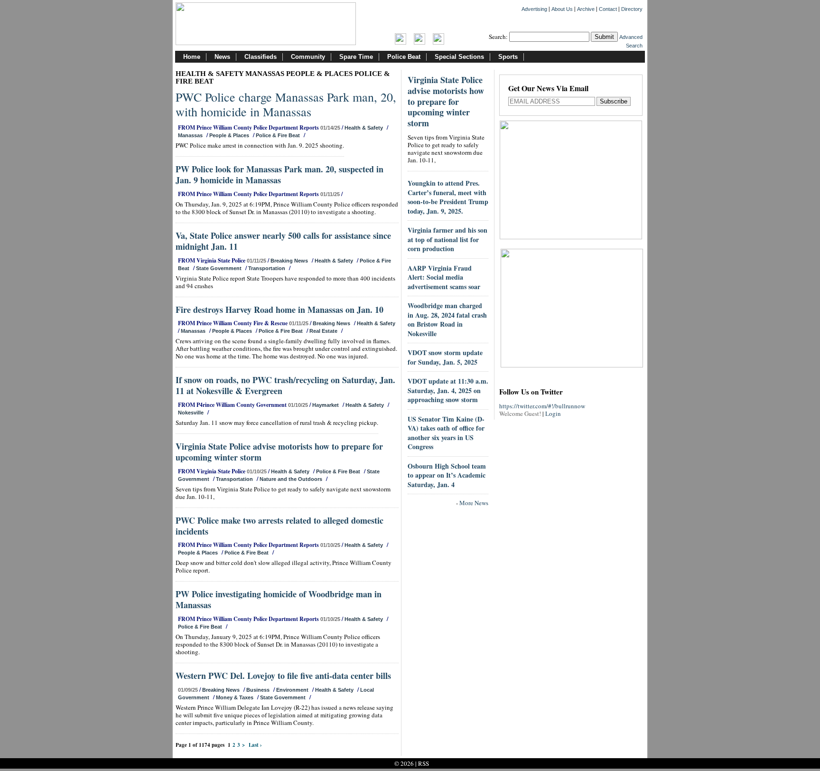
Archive (586, 9)
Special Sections (459, 56)
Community (308, 56)
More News (473, 502)
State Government (219, 268)
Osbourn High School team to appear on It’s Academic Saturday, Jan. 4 (447, 475)
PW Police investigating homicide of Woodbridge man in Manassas (279, 599)
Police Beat (403, 56)
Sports (508, 56)
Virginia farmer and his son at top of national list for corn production (447, 239)
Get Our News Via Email (548, 89)
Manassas (190, 135)
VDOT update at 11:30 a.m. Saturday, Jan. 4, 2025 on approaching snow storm (448, 390)
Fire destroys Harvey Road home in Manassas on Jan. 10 (279, 309)
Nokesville (191, 412)
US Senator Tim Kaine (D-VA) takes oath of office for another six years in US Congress (446, 433)
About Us (562, 9)
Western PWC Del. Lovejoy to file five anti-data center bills (283, 675)
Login (553, 413)
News (222, 56)
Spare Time (356, 56)
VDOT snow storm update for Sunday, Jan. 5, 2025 (445, 357)
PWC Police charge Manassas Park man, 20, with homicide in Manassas (286, 104)
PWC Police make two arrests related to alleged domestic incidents (279, 525)
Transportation (266, 268)
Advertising (534, 9)
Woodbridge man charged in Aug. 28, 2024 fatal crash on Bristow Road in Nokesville (447, 319)
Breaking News (289, 260)
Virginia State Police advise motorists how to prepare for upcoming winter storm (279, 451)
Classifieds (260, 56)
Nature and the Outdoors (291, 479)
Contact (608, 9)
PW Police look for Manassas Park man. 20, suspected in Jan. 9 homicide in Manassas (279, 174)
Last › (255, 745)
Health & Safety (364, 128)
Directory (632, 9)
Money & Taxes (234, 697)
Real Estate (323, 331)
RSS (423, 763)
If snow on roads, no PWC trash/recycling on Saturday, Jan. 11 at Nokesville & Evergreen (285, 385)
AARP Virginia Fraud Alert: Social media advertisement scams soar (444, 277)
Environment (292, 690)
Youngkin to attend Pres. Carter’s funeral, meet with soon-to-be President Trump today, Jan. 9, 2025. (448, 197)
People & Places (229, 135)
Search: (498, 36)
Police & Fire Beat (278, 135)
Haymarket (325, 405)
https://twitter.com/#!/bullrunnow (542, 406)
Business (258, 690)
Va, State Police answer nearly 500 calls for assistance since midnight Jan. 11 (283, 241)
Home (191, 56)
